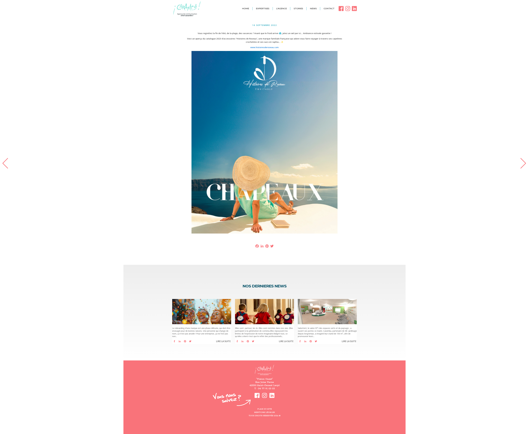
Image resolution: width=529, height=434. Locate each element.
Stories (298, 8)
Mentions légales (264, 412)
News (313, 8)
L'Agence (281, 8)
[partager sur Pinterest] (185, 341)
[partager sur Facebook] (174, 341)
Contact (329, 8)
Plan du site (264, 409)
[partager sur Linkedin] (179, 341)
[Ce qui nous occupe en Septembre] (524, 163)
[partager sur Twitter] (190, 341)
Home (245, 8)
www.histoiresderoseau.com (264, 47)
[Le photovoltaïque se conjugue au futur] (5, 163)
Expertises (262, 8)
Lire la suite (223, 341)
